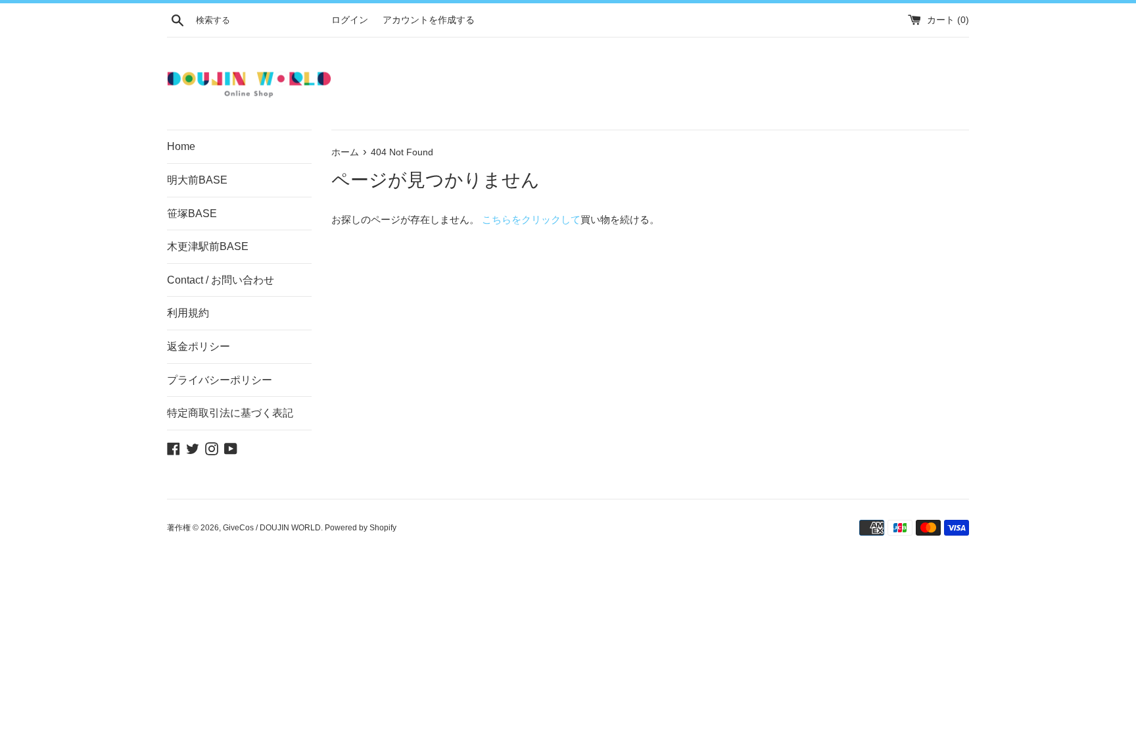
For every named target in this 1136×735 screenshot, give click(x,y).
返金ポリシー (198, 346)
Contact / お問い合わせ (220, 280)
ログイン (349, 20)
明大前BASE (197, 180)
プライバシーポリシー (219, 380)
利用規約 (188, 312)
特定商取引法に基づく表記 (230, 412)
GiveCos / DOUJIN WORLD (272, 527)
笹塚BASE (192, 213)
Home (181, 146)
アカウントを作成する (429, 20)
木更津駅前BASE (207, 246)
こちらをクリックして (531, 219)
